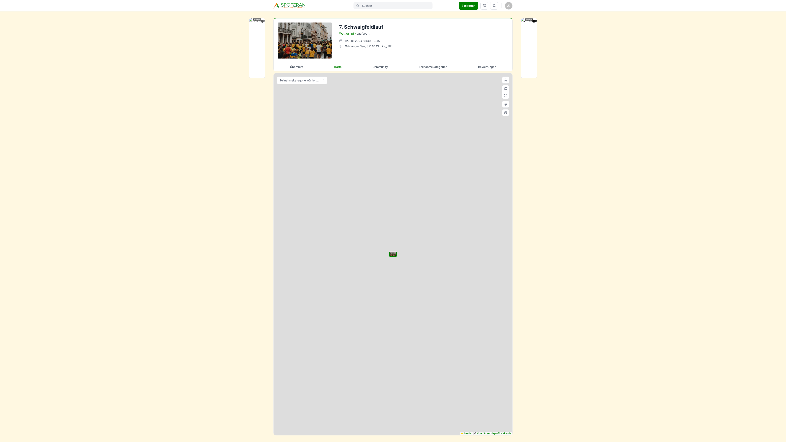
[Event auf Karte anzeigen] (505, 104)
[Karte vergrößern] (505, 95)
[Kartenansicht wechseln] (505, 88)
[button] (393, 254)
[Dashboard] (484, 6)
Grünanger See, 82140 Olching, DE (368, 46)
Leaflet (467, 433)
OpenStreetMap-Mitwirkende (494, 433)
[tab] (296, 67)
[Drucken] (505, 112)
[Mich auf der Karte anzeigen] (505, 80)
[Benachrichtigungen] (494, 6)
